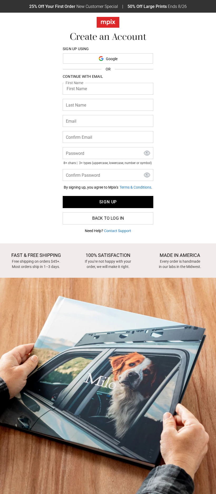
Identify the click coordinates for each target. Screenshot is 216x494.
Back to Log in (108, 218)
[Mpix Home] (108, 23)
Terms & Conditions (135, 187)
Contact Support (117, 231)
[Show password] (147, 153)
